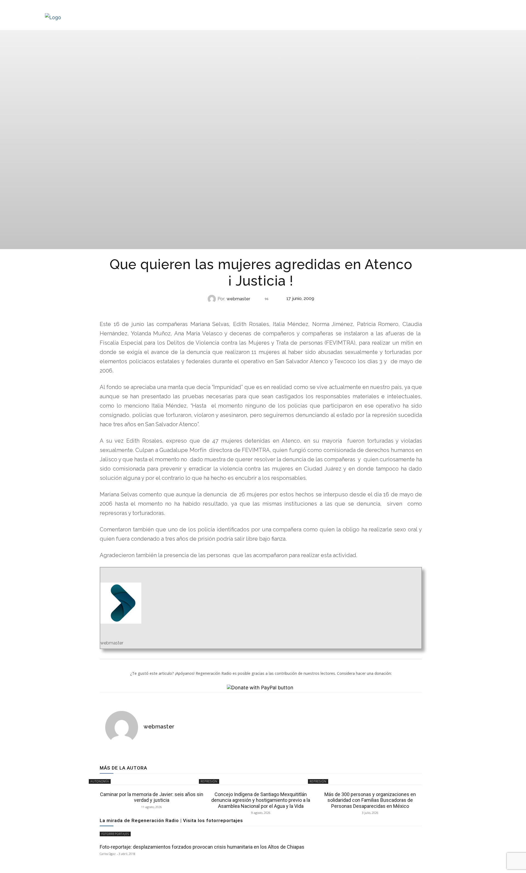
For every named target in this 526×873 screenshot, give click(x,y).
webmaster (238, 299)
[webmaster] (213, 299)
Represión (209, 781)
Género (260, 309)
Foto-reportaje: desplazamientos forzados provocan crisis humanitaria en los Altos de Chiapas (202, 847)
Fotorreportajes (115, 834)
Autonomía (99, 781)
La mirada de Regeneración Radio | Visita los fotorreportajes (171, 820)
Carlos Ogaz (108, 854)
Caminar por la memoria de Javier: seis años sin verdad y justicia (151, 797)
